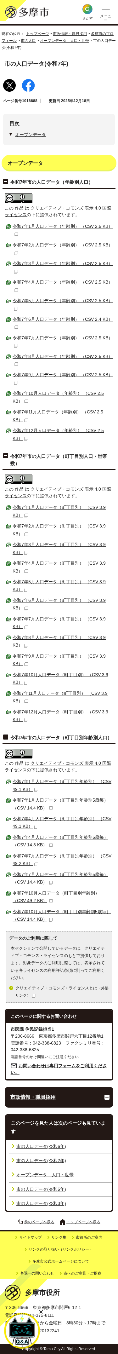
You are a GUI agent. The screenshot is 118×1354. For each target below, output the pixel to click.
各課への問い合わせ (37, 1273)
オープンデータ (30, 134)
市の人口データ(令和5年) (41, 1189)
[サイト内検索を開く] (87, 9)
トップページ (37, 34)
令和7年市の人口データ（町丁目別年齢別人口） (61, 737)
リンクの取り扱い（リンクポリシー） (61, 1249)
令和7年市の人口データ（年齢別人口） (51, 182)
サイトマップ (30, 1237)
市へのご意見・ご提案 (82, 1273)
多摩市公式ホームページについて (60, 1261)
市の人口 (28, 40)
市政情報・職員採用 (70, 34)
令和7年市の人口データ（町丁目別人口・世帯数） (58, 459)
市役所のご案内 (89, 1237)
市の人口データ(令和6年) (41, 1146)
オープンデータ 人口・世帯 (64, 40)
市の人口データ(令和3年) (41, 1203)
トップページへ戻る (83, 1222)
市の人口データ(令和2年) (41, 1160)
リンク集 (58, 1237)
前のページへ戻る (39, 1222)
